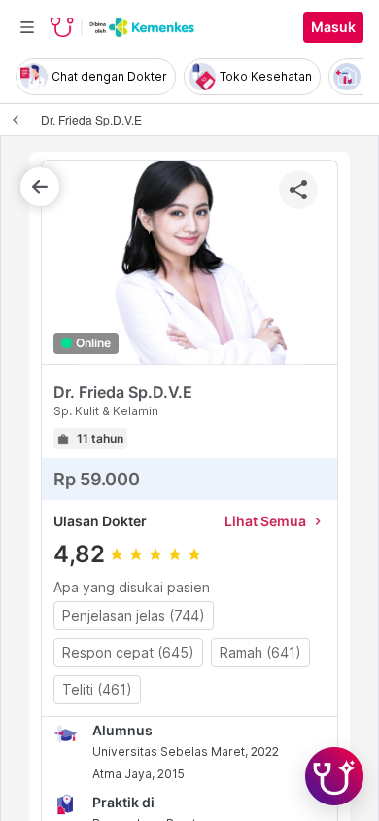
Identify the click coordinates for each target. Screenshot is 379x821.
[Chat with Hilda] (334, 776)
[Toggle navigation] (27, 27)
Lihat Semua (275, 521)
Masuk (333, 27)
